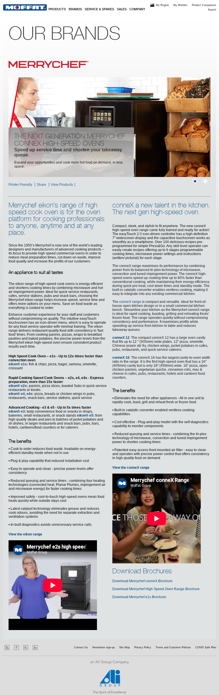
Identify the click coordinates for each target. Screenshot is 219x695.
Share (41, 185)
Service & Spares (99, 9)
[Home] (25, 7)
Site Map (124, 647)
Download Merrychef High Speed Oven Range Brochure (156, 589)
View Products (62, 185)
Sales (122, 9)
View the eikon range (25, 534)
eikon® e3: (17, 411)
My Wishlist (180, 5)
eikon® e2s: (18, 386)
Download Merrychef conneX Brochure (142, 581)
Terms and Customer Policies (173, 647)
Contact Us (81, 647)
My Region (162, 5)
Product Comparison (204, 5)
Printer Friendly (20, 185)
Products (57, 9)
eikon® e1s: (18, 364)
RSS (7, 647)
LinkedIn (35, 647)
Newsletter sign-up (103, 647)
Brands (75, 9)
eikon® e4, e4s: (21, 394)
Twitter (25, 647)
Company (137, 9)
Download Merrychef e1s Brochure (139, 597)
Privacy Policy (142, 647)
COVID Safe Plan (205, 647)
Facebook (16, 647)
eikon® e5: (85, 415)
